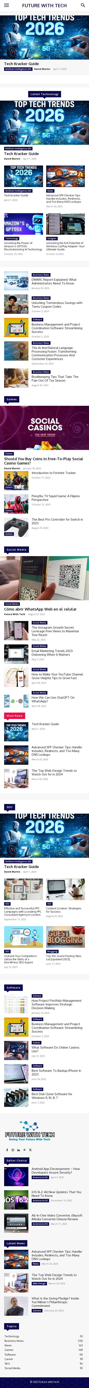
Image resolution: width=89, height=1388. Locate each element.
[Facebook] (7, 1150)
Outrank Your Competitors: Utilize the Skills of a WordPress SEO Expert (20, 959)
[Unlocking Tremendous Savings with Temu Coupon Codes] (16, 304)
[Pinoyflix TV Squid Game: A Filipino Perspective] (16, 504)
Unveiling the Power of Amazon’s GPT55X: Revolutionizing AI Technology (23, 246)
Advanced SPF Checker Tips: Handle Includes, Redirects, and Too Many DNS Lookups (63, 198)
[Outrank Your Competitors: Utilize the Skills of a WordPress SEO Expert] (23, 937)
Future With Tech (14, 614)
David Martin (42, 68)
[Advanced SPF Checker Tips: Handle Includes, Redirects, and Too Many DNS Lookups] (65, 176)
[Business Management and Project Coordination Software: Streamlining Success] (16, 327)
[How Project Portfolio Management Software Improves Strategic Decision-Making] (16, 1003)
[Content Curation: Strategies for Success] (65, 889)
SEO (7, 903)
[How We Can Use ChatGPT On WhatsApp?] (16, 700)
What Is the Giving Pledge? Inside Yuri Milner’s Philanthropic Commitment (55, 1302)
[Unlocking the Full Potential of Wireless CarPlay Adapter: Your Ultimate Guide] (65, 224)
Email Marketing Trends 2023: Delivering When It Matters (52, 653)
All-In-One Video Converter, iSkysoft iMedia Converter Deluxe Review (57, 1217)
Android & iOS (40, 1177)
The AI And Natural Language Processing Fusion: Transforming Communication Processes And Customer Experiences (54, 353)
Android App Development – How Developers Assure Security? (56, 1170)
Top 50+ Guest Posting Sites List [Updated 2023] (63, 957)
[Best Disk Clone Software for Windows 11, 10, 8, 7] (16, 1097)
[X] (30, 1150)
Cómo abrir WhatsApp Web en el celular (40, 609)
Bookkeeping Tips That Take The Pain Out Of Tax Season (55, 378)
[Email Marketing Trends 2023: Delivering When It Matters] (16, 654)
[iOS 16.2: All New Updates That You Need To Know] (16, 1200)
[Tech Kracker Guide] (44, 37)
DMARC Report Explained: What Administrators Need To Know (54, 281)
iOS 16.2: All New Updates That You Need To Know (56, 1194)
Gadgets (52, 238)
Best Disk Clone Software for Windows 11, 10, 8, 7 (52, 1096)
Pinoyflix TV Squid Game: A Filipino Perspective (56, 498)
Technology (11, 238)
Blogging (52, 951)
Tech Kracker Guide (21, 63)
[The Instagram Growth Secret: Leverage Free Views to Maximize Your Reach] (16, 630)
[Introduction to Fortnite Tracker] (16, 480)
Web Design (39, 1283)
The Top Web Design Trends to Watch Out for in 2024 (54, 772)
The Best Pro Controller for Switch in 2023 (57, 521)
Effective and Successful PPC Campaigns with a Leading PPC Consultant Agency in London (22, 911)
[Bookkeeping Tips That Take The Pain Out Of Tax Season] (16, 378)
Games (9, 453)
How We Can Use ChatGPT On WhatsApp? (53, 699)
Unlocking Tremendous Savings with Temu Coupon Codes (57, 304)
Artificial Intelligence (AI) (18, 69)
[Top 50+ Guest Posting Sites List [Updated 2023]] (65, 937)
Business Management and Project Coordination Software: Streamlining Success (57, 328)
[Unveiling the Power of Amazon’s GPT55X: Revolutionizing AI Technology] (23, 224)
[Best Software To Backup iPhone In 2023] (16, 1073)
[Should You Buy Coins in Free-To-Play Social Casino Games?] (44, 428)
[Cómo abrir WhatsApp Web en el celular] (44, 578)
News (50, 190)
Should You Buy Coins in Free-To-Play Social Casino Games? (43, 461)
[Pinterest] (24, 1150)
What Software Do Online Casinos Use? (55, 1049)
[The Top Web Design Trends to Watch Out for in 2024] (16, 778)
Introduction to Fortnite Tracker (54, 473)
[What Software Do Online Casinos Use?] (16, 1050)
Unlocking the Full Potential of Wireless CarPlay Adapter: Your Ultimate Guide (65, 246)
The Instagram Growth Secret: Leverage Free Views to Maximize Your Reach (55, 631)
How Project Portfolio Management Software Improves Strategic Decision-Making (57, 1004)
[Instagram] (13, 1150)
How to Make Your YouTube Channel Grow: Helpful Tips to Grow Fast (57, 676)
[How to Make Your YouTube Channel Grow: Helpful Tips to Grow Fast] (16, 677)
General (37, 995)
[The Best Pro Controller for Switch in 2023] (16, 527)
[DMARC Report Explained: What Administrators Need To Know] (16, 281)
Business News (41, 274)
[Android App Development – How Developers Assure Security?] (16, 1176)
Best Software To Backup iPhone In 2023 (56, 1072)
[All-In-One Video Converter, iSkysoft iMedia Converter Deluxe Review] (16, 1223)
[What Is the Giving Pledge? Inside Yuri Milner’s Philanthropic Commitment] (16, 1306)
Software (37, 319)
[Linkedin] (19, 1150)
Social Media (12, 604)
